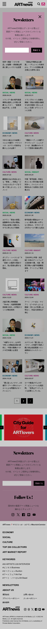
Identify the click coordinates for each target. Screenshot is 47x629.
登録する (36, 50)
